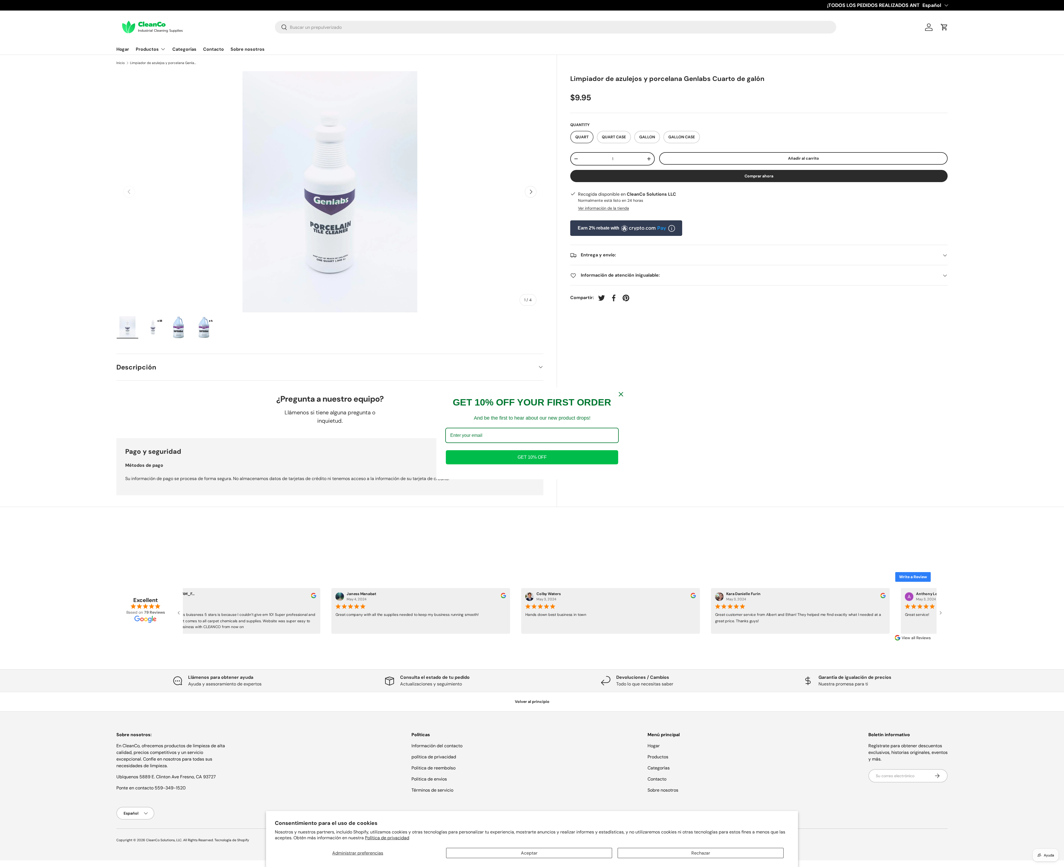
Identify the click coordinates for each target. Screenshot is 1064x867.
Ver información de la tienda (603, 208)
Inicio (120, 63)
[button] (944, 27)
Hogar (122, 49)
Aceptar (529, 853)
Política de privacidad (387, 838)
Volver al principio (532, 701)
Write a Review (913, 576)
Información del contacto (436, 746)
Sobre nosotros (248, 49)
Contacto (213, 49)
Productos (147, 49)
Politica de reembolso (433, 768)
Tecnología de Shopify (231, 840)
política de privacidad (433, 757)
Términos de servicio (432, 790)
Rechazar (700, 853)
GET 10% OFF (532, 457)
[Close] (621, 394)
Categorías (184, 49)
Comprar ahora (759, 176)
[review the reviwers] (310, 597)
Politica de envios (429, 779)
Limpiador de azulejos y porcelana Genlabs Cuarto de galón (163, 63)
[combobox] (555, 27)
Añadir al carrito (803, 158)
